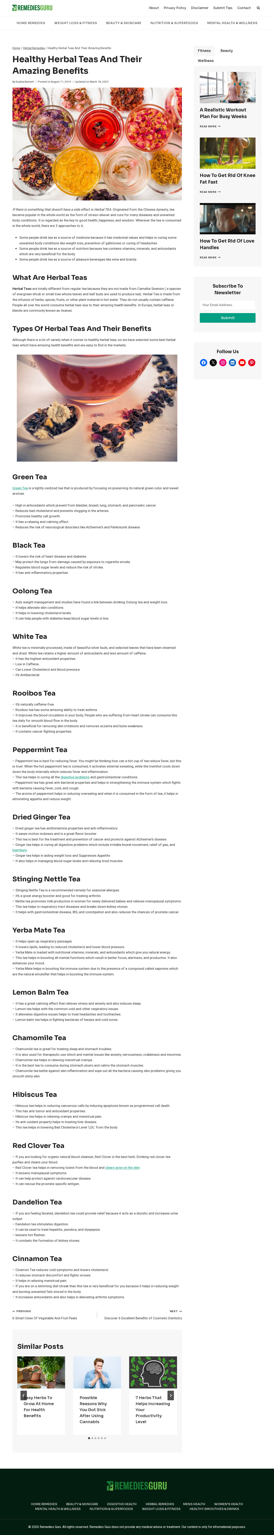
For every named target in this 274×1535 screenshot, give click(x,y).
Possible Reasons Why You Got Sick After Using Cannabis (93, 1409)
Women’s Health (228, 1504)
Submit (228, 318)
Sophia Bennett (25, 82)
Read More (210, 126)
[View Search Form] (258, 8)
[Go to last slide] (23, 1395)
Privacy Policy (175, 8)
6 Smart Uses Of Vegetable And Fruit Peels (44, 1315)
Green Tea (20, 488)
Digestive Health (122, 1504)
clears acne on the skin (122, 1167)
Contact (244, 8)
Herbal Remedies (160, 1504)
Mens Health (194, 1504)
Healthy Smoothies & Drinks (214, 1509)
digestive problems (75, 777)
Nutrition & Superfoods (174, 23)
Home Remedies (31, 23)
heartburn (19, 850)
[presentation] (41, 1372)
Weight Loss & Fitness (75, 23)
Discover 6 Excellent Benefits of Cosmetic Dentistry (143, 1315)
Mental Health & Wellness (232, 23)
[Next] (170, 1395)
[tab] (89, 1438)
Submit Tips (222, 8)
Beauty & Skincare (123, 23)
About (154, 8)
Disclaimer (199, 8)
